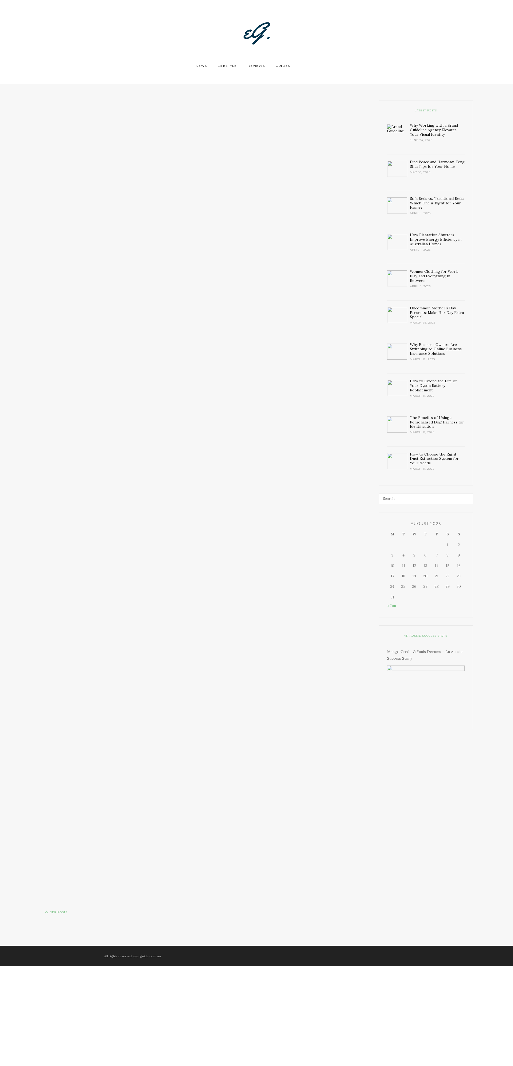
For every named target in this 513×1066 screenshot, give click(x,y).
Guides (282, 66)
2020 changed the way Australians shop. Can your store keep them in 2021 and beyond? (306, 168)
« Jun (391, 605)
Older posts (56, 912)
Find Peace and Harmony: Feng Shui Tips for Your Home (158, 417)
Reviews (256, 66)
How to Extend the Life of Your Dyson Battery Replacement (324, 615)
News (201, 66)
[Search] (467, 498)
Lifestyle (227, 66)
